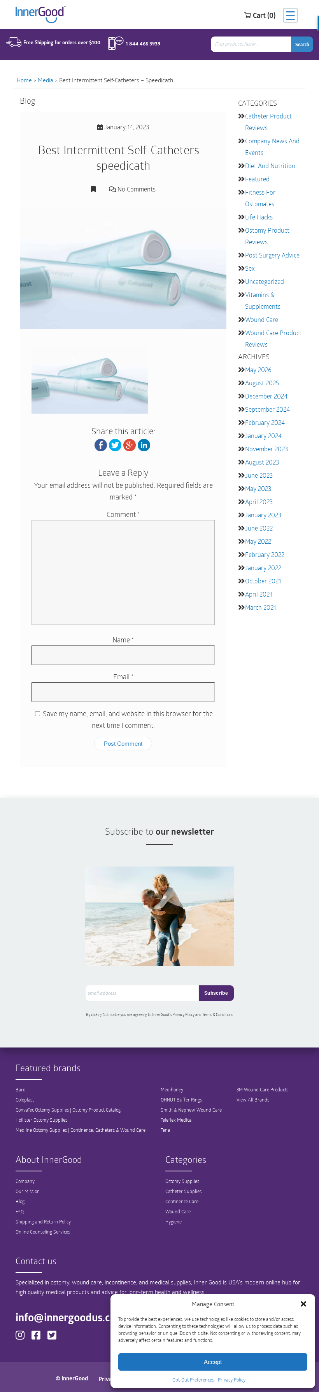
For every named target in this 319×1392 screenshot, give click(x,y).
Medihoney (172, 1089)
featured (257, 179)
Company (25, 1181)
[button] (303, 1304)
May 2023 (258, 488)
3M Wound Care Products (262, 1089)
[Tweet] (115, 444)
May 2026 (258, 369)
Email (123, 676)
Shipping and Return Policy (43, 1221)
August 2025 (262, 383)
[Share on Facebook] (101, 444)
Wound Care (261, 319)
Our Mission (28, 1191)
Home (24, 80)
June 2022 (259, 528)
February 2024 (265, 422)
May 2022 (258, 541)
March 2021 (260, 607)
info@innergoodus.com (70, 1317)
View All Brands (253, 1099)
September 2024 (267, 409)
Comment (123, 514)
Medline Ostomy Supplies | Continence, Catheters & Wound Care (80, 1130)
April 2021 (258, 594)
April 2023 (259, 502)
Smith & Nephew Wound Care (191, 1110)
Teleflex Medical (177, 1120)
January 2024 (263, 436)
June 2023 (259, 475)
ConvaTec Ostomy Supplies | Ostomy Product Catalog (68, 1110)
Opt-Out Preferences (193, 1379)
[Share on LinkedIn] (144, 444)
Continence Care (181, 1201)
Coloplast (25, 1099)
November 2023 (266, 449)
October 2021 (263, 581)
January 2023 (263, 515)
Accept (213, 1362)
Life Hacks (259, 217)
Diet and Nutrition (270, 166)
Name (123, 639)
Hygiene (173, 1221)
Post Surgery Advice (272, 255)
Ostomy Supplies (182, 1181)
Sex (250, 268)
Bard (21, 1089)
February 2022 (264, 554)
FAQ (20, 1211)
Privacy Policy (231, 1379)
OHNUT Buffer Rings (181, 1099)
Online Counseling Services (43, 1231)
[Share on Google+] (129, 444)
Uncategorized (264, 281)
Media (45, 80)
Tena (165, 1130)
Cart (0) (264, 15)
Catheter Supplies (183, 1191)
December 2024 (266, 396)
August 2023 (262, 462)
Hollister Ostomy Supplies (41, 1120)
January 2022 (263, 568)
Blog (20, 1201)
